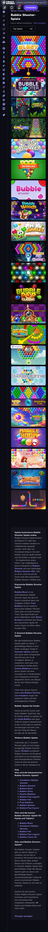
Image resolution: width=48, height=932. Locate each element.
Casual (21, 11)
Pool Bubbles (26, 802)
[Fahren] (4, 70)
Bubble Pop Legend (29, 797)
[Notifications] (19, 7)
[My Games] (11, 7)
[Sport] (4, 95)
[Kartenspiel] (4, 78)
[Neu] (4, 20)
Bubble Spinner (27, 805)
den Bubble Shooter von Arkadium (27, 694)
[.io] (4, 74)
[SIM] (4, 91)
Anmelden (31, 7)
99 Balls (25, 751)
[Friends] (4, 7)
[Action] (4, 52)
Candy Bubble (24, 719)
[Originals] (4, 33)
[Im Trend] (4, 25)
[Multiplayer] (4, 37)
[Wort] (4, 108)
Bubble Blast (21, 592)
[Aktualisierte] (4, 29)
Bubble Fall (25, 799)
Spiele (13, 11)
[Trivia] (4, 104)
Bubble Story (26, 791)
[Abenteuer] (4, 48)
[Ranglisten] (4, 42)
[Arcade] (4, 57)
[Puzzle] (4, 83)
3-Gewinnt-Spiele (26, 650)
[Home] (4, 12)
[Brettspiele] (4, 61)
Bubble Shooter (32, 11)
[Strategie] (4, 100)
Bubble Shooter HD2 (25, 571)
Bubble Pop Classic (29, 808)
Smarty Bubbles (22, 668)
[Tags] (4, 115)
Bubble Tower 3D (28, 837)
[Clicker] (4, 65)
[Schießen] (4, 87)
